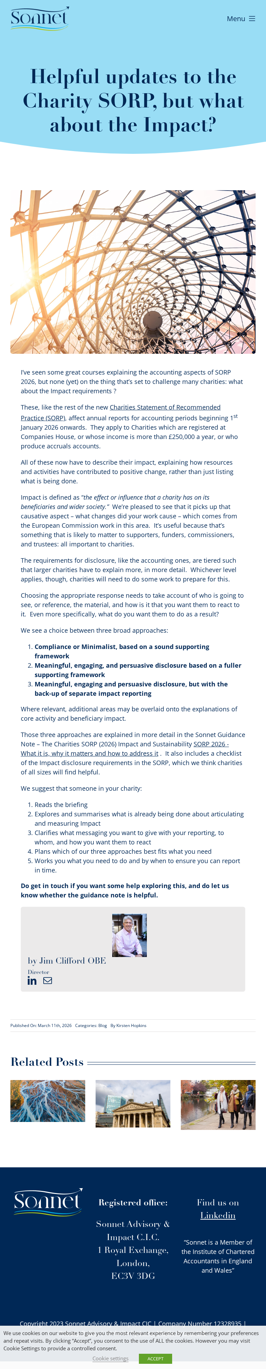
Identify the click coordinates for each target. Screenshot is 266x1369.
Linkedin (218, 1216)
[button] (15, 1105)
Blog (102, 1025)
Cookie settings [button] (110, 1358)
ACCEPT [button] (155, 1358)
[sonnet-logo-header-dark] (39, 10)
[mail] (47, 980)
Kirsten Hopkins (131, 1025)
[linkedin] (32, 980)
